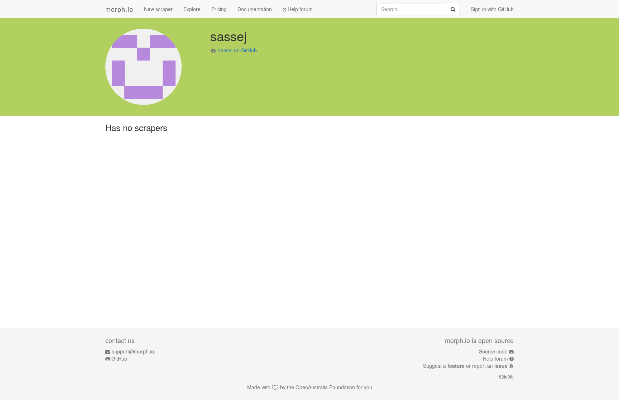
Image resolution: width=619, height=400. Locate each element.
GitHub (119, 358)
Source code (493, 351)
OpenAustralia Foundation (325, 387)
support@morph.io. (133, 351)
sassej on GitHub (237, 50)
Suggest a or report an (465, 365)
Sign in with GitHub (492, 9)
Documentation (254, 9)
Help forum (299, 9)
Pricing (219, 9)
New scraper (158, 9)
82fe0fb (506, 377)
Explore (192, 9)
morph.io (119, 9)
